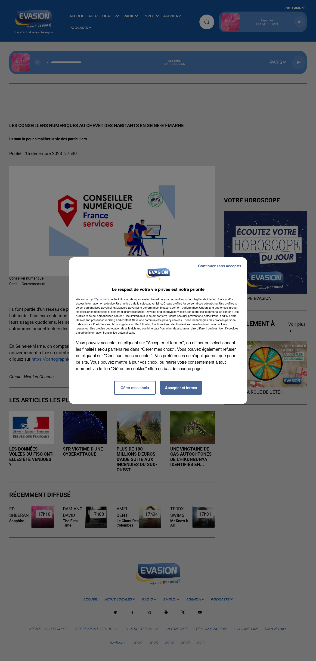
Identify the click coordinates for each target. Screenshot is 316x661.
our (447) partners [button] (97, 299)
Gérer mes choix (135, 387)
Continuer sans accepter (219, 265)
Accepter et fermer (181, 387)
